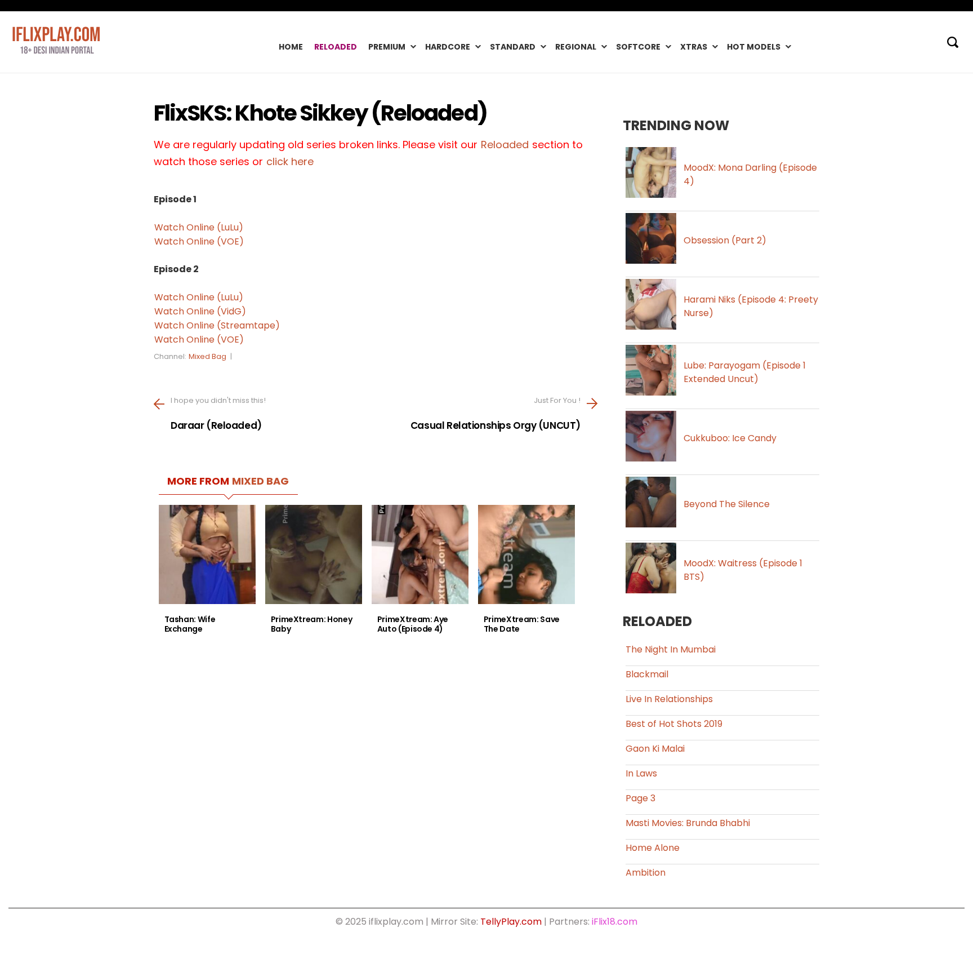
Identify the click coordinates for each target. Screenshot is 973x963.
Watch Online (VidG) (200, 311)
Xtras (693, 46)
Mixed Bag (207, 356)
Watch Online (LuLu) (198, 227)
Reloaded (335, 46)
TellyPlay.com (511, 921)
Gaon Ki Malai (655, 748)
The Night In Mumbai (671, 649)
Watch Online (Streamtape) (217, 325)
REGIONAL (575, 46)
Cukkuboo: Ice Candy (730, 438)
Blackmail (647, 674)
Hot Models (753, 46)
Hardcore (447, 46)
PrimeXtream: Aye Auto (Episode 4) (412, 624)
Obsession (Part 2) (725, 240)
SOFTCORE (638, 46)
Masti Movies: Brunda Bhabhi (688, 822)
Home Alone (653, 847)
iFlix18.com (614, 921)
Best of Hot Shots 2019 (674, 723)
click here (290, 161)
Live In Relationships (669, 699)
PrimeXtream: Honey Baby (311, 624)
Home (291, 46)
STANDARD (512, 46)
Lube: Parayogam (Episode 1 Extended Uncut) (745, 372)
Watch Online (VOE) (199, 241)
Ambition (646, 872)
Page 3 (640, 798)
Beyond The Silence (727, 504)
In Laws (641, 773)
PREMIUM (386, 46)
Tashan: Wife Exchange (190, 624)
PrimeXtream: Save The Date (522, 624)
